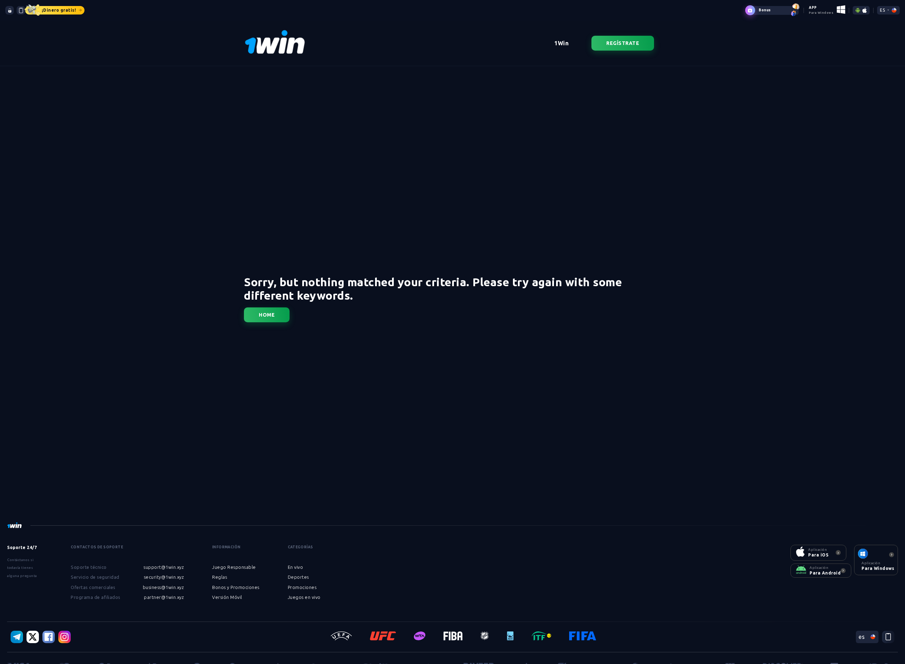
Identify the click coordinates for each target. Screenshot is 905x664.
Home (267, 315)
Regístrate (622, 43)
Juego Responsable (234, 567)
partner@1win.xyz (164, 597)
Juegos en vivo (304, 597)
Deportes (298, 576)
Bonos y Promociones (235, 587)
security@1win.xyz (164, 576)
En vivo (295, 567)
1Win (561, 43)
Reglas (219, 576)
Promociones (302, 587)
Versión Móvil (227, 597)
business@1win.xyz (163, 587)
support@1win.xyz (164, 567)
